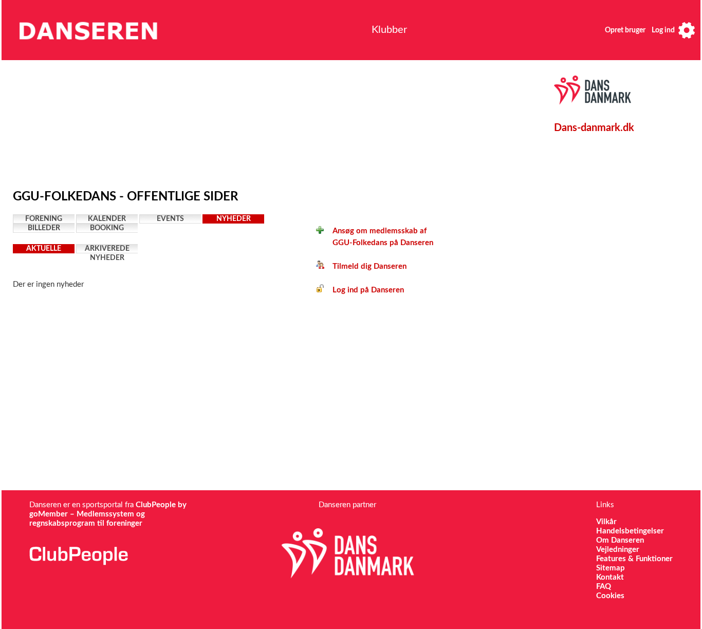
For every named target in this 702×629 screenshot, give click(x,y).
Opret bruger (625, 30)
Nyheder (233, 219)
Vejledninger (617, 549)
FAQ (603, 586)
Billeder (44, 228)
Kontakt (610, 577)
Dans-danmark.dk (594, 128)
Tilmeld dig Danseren (365, 266)
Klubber (389, 30)
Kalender (107, 219)
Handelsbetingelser (630, 531)
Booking (107, 228)
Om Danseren (620, 540)
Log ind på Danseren (364, 290)
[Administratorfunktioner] (686, 30)
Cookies (610, 596)
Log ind (663, 30)
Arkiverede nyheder (107, 249)
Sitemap (610, 568)
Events (170, 219)
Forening (43, 219)
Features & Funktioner (634, 559)
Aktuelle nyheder (43, 249)
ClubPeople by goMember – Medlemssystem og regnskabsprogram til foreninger (108, 514)
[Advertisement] (252, 122)
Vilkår (606, 522)
